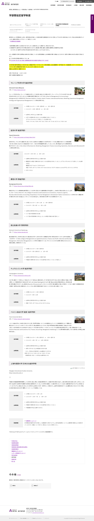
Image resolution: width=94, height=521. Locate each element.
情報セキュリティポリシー (37, 518)
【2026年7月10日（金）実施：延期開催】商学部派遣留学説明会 (30, 60)
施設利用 (14, 459)
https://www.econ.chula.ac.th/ (22, 275)
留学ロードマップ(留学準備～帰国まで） (31, 24)
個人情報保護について (25, 518)
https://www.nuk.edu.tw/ (21, 232)
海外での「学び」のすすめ (15, 25)
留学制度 (30, 9)
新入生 (13, 461)
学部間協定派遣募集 (76, 25)
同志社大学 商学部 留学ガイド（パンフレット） (16, 30)
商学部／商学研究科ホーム (14, 9)
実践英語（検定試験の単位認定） (20, 447)
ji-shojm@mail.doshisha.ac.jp (38, 512)
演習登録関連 (15, 445)
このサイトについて (14, 518)
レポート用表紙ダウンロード (18, 453)
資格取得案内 (15, 449)
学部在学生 (24, 9)
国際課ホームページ (31, 421)
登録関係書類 (15, 443)
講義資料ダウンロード (17, 451)
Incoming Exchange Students (30, 30)
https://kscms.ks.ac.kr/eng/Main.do (23, 186)
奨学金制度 (14, 455)
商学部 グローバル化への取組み (46, 24)
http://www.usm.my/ (20, 90)
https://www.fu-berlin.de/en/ (22, 319)
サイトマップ (47, 518)
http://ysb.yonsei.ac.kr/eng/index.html (24, 137)
